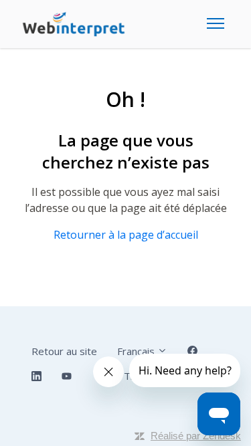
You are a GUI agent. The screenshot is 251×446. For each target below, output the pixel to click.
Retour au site (64, 351)
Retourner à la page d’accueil (126, 234)
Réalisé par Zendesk (196, 435)
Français (137, 351)
